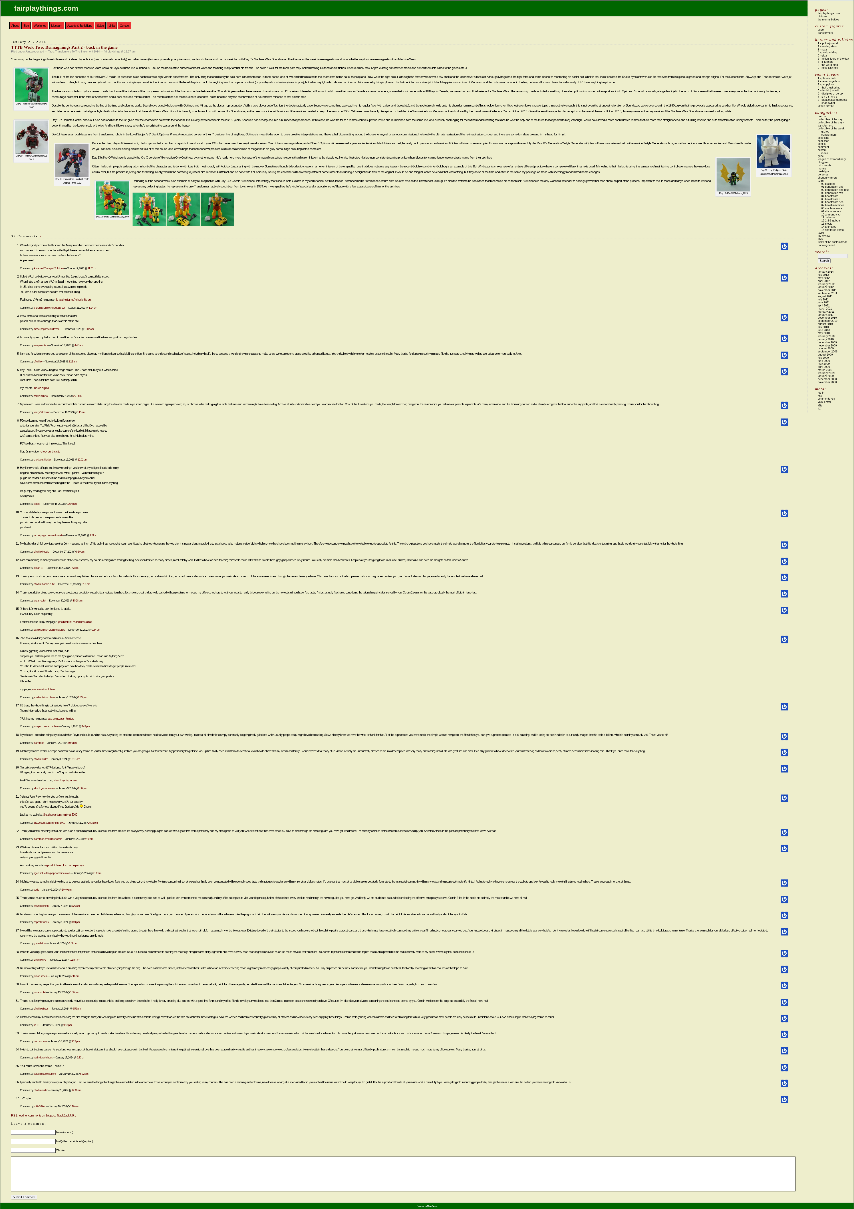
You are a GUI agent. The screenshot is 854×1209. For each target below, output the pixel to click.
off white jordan (41, 905)
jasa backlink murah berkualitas (75, 622)
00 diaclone (828, 183)
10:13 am (75, 759)
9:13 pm (75, 1041)
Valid (824, 401)
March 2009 (825, 370)
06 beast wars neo (832, 202)
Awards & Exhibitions (79, 25)
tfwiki (821, 232)
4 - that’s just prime (829, 87)
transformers (825, 32)
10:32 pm (93, 822)
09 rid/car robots (831, 211)
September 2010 (828, 320)
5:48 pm (85, 726)
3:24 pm (75, 922)
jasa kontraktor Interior (43, 689)
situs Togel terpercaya (65, 780)
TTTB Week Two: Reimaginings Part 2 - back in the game (64, 47)
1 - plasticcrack (827, 78)
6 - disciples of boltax (830, 93)
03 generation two (832, 193)
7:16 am (75, 976)
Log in (821, 392)
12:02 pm (82, 459)
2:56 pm (82, 788)
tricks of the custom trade (833, 242)
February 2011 (826, 311)
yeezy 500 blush (42, 412)
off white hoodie (41, 551)
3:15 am (81, 412)
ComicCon (823, 141)
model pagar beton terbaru (47, 329)
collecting (823, 137)
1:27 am (94, 535)
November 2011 (827, 290)
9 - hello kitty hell (828, 67)
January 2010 (826, 339)
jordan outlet (40, 600)
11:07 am (89, 329)
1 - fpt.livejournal (828, 43)
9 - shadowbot (826, 103)
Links (112, 25)
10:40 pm (66, 889)
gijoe (821, 29)
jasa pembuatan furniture (61, 718)
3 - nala (822, 49)
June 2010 (824, 330)
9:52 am (97, 873)
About (14, 25)
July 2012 (823, 274)
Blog (26, 25)
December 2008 (827, 379)
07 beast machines (832, 205)
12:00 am (72, 503)
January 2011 (826, 314)
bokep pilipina (41, 388)
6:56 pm (77, 1008)
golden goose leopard (45, 1073)
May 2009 (824, 363)
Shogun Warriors (827, 177)
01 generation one (832, 186)
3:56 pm (86, 584)
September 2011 (827, 293)
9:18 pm (67, 1025)
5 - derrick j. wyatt (828, 90)
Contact (124, 25)
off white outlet (40, 759)
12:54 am (75, 959)
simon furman (826, 105)
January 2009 (826, 376)
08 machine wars (831, 208)
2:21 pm (77, 395)
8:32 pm (84, 1073)
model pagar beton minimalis (48, 535)
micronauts (824, 165)
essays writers (41, 345)
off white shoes (41, 1008)
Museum (56, 25)
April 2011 (824, 305)
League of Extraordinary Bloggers (832, 161)
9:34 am (96, 629)
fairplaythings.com (46, 8)
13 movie (826, 223)
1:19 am (74, 1106)
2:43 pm (82, 697)
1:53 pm (74, 567)
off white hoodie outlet (44, 584)
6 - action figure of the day (833, 58)
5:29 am (75, 905)
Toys (820, 239)
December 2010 (827, 317)
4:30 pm (89, 838)
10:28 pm (77, 600)
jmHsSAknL (40, 1106)
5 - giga (822, 55)
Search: (822, 251)
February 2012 (826, 284)
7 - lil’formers (825, 61)
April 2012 (824, 281)
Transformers (828, 134)
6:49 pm (73, 943)
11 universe (828, 217)
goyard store (40, 943)
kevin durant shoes (43, 1057)
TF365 (821, 180)
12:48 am (76, 1090)
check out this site (50, 451)
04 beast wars (829, 196)
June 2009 (824, 360)
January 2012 (826, 287)
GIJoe (821, 156)
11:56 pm (92, 268)
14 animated (828, 226)
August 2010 (825, 324)
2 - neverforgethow (829, 81)
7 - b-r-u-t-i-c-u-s (827, 96)
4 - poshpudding (828, 52)
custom (822, 150)
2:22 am (72, 361)
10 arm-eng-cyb (830, 214)
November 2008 (827, 382)
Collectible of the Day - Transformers (831, 124)
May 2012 (824, 278)
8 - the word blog (828, 64)
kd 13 (36, 1025)
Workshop (40, 25)
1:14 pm (93, 307)
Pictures (822, 16)
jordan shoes (40, 976)
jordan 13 (38, 567)
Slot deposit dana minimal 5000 (60, 814)
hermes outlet (40, 1041)
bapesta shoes (41, 922)
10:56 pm (72, 742)
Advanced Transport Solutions (48, 268)
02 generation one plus (835, 189)
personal (823, 174)
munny (822, 168)
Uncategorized (35, 51)
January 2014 (826, 271)
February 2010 (826, 336)
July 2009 (823, 357)
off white (38, 361)
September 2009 (828, 351)
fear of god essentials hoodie (48, 838)
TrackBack (66, 1115)
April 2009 (824, 366)
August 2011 (825, 296)
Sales (100, 25)
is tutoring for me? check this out (73, 299)
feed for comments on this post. (33, 1115)
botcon (822, 116)
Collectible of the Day (830, 119)
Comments (826, 398)
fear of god (39, 742)
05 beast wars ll (830, 199)
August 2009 (825, 354)
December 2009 (827, 342)
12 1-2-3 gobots (830, 220)
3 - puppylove (826, 84)
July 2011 (823, 299)
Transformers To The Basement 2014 (77, 51)
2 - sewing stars (827, 46)
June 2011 (824, 302)
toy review (824, 235)
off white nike (40, 959)
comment (823, 147)
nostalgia (823, 171)
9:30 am (80, 551)
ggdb (36, 889)
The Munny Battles (828, 19)
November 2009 (827, 345)
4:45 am (79, 345)
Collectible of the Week (831, 128)
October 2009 (826, 348)
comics (822, 143)
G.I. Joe (825, 131)
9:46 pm (81, 1057)
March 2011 (825, 308)
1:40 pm (74, 992)
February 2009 (826, 373)
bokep (37, 503)
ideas (824, 153)
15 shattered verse (832, 229)
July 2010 (823, 327)
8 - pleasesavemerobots (832, 99)
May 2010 (824, 333)
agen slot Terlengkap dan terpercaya (64, 865)
